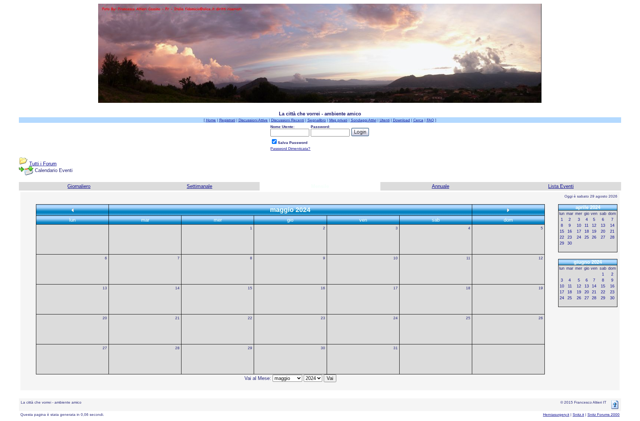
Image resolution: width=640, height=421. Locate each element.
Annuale (440, 186)
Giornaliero (78, 186)
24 (395, 318)
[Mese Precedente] (72, 210)
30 (323, 348)
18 (468, 288)
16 (323, 288)
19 (541, 288)
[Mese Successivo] (508, 210)
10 (395, 258)
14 (177, 288)
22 (250, 318)
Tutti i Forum (43, 163)
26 (541, 318)
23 (323, 318)
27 (105, 348)
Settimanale (199, 186)
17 (395, 288)
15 (250, 288)
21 (177, 318)
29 (250, 348)
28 (177, 348)
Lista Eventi (561, 186)
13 (105, 288)
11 (468, 258)
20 (105, 318)
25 (468, 318)
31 (395, 348)
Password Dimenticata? (290, 148)
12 (541, 258)
